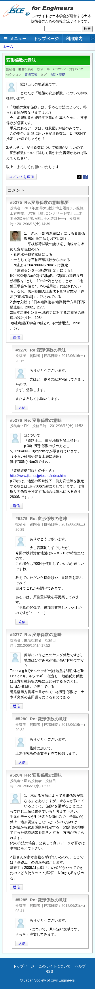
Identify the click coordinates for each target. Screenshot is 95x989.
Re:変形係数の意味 (48, 350)
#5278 (21, 350)
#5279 (21, 518)
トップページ (46, 38)
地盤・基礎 (57, 74)
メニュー (18, 38)
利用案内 (74, 38)
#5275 (16, 202)
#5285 (21, 900)
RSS (49, 971)
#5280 (21, 719)
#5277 (16, 634)
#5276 (16, 420)
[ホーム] (16, 16)
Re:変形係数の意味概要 (46, 202)
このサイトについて (54, 966)
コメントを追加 (21, 177)
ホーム (8, 47)
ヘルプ (80, 966)
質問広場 (31, 74)
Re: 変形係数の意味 (43, 420)
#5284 (16, 775)
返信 (16, 337)
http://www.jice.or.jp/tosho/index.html (38, 476)
